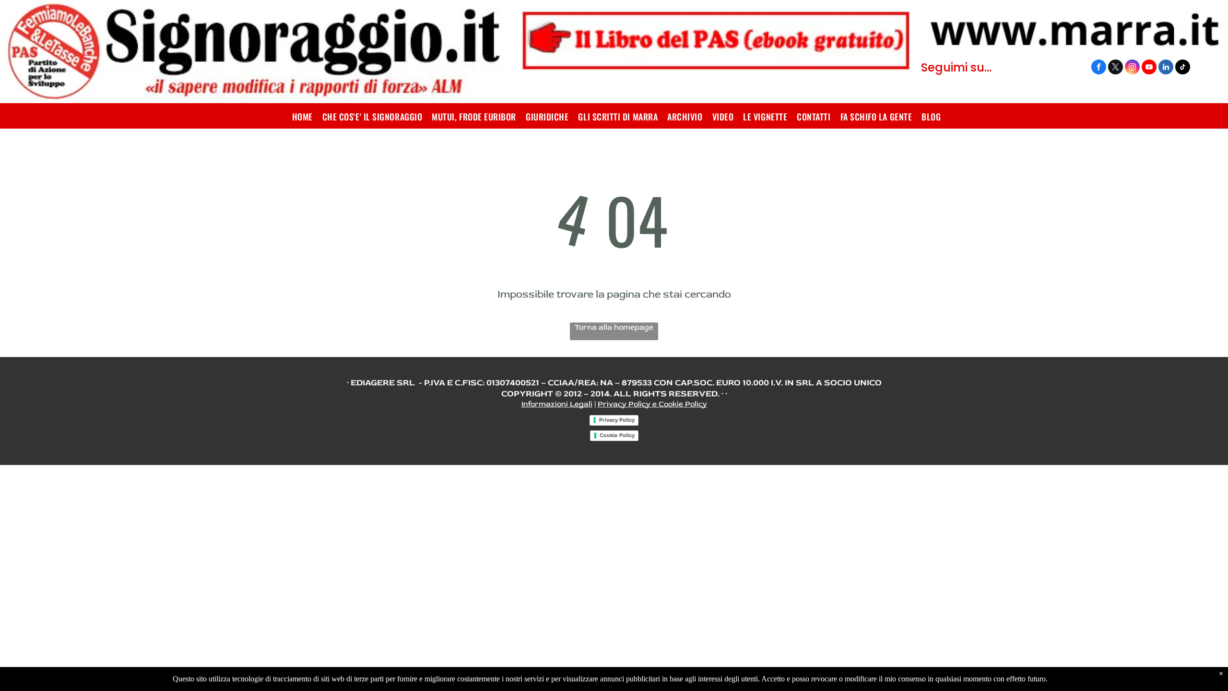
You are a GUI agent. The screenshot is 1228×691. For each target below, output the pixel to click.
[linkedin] (1165, 68)
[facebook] (1098, 68)
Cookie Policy (617, 435)
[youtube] (1149, 68)
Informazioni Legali (556, 404)
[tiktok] (1182, 68)
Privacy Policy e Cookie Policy (652, 404)
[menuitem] (302, 116)
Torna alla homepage (614, 327)
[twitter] (1115, 68)
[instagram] (1132, 68)
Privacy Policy (617, 420)
